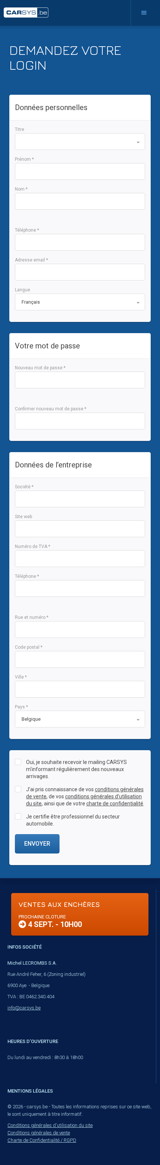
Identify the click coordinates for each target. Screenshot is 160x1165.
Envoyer (37, 843)
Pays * (21, 707)
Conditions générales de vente (38, 1133)
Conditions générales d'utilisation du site (50, 1125)
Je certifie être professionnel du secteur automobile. (73, 820)
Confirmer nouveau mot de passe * (50, 408)
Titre (19, 129)
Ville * (21, 677)
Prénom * (24, 159)
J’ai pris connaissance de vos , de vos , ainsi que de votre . (85, 796)
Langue (22, 289)
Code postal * (28, 647)
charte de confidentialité (114, 804)
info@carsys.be (24, 1008)
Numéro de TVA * (32, 546)
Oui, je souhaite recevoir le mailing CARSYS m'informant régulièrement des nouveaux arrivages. (76, 769)
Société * (24, 486)
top (136, 1143)
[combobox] (80, 141)
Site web (23, 516)
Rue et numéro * (31, 617)
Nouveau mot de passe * (40, 367)
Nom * (21, 189)
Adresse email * (31, 260)
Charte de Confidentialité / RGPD (41, 1140)
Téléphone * (27, 230)
